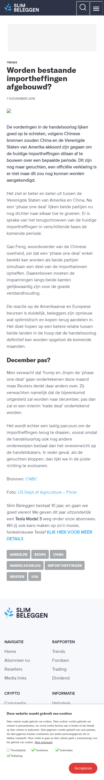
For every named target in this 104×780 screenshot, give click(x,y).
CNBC (31, 479)
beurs (40, 554)
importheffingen (65, 565)
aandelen (18, 554)
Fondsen (60, 660)
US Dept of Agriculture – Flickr (47, 492)
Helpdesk (61, 703)
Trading (59, 669)
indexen (17, 576)
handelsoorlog (25, 565)
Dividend (61, 678)
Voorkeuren (41, 750)
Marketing (16, 755)
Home (10, 652)
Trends (58, 652)
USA (34, 576)
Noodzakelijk (18, 750)
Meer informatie (43, 742)
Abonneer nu (17, 660)
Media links (15, 678)
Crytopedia (15, 703)
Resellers (13, 669)
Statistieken (66, 750)
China (58, 554)
